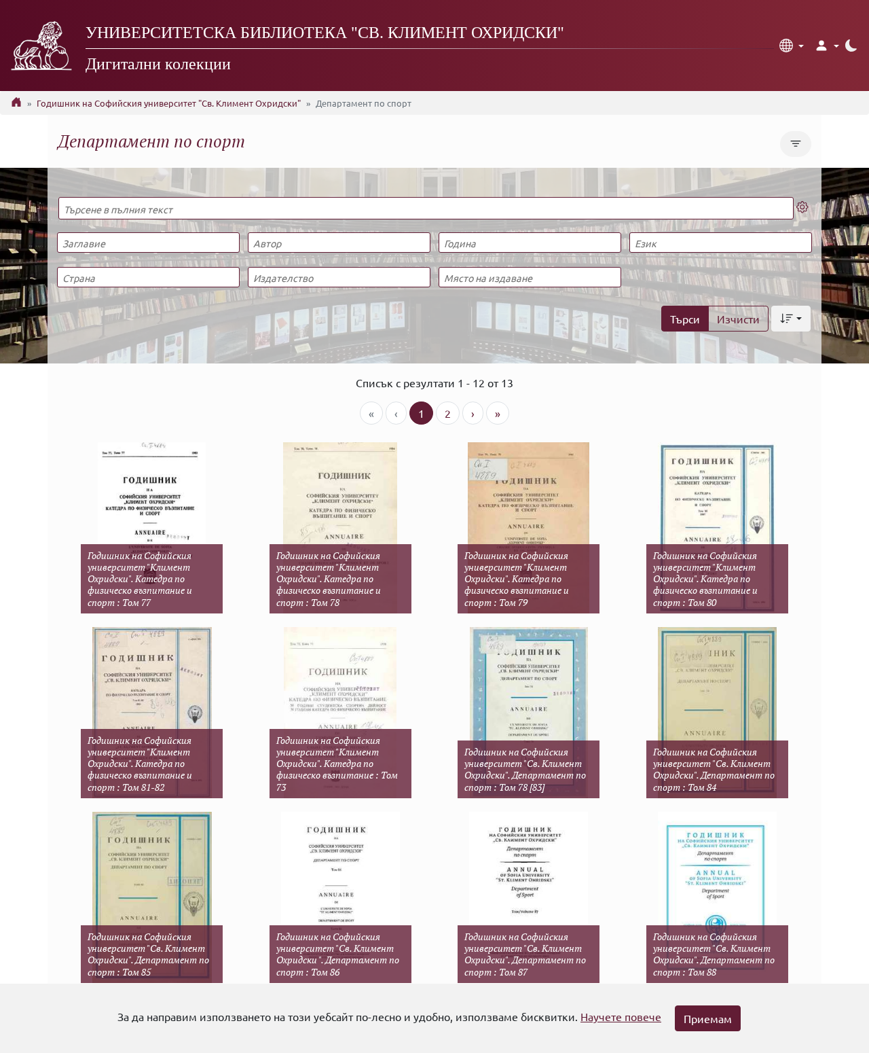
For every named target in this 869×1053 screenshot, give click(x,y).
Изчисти (738, 318)
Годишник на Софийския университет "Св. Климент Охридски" (169, 103)
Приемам (708, 1018)
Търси (685, 318)
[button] (791, 45)
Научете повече (620, 1016)
